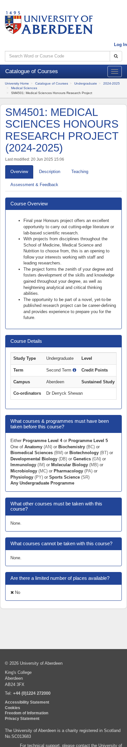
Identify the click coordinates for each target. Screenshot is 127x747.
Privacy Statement (22, 718)
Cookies (12, 708)
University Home (17, 83)
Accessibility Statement (27, 702)
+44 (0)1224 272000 (31, 693)
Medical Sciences (24, 88)
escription (49, 171)
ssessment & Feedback (34, 184)
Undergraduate (85, 83)
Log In (120, 44)
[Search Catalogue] (116, 56)
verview (19, 171)
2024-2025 (111, 83)
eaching (79, 171)
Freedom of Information (26, 713)
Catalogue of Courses (51, 83)
